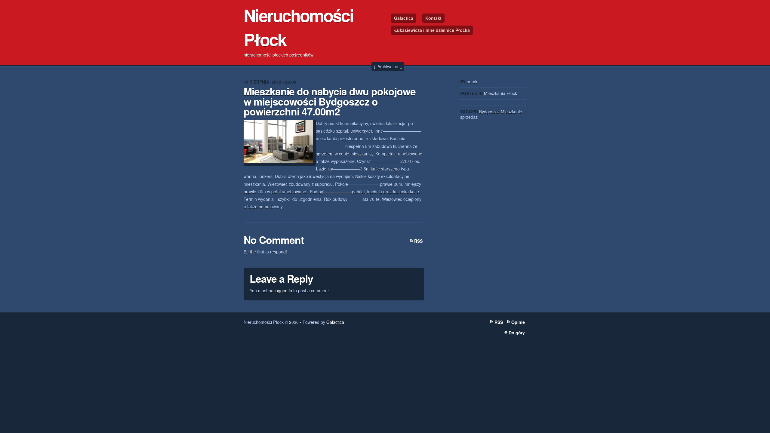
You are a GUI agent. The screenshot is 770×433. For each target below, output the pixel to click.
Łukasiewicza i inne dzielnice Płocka (432, 30)
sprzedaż (469, 117)
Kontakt (433, 18)
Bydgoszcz (489, 112)
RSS (418, 241)
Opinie (518, 322)
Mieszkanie (511, 112)
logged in (283, 290)
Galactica (403, 18)
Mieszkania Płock (500, 93)
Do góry (517, 333)
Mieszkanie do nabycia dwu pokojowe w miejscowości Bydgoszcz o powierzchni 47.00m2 (330, 101)
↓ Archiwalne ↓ (388, 66)
